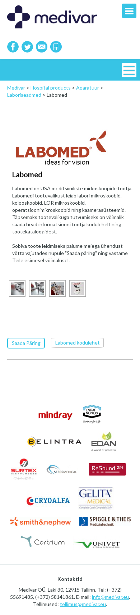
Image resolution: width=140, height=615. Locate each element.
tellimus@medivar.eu (83, 604)
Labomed (27, 174)
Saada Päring (26, 343)
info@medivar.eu (110, 597)
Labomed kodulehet (77, 343)
